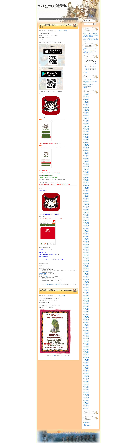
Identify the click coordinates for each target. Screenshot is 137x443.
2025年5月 (86, 118)
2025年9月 (86, 112)
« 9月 (83, 72)
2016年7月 (86, 287)
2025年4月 (86, 120)
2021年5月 (86, 195)
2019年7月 (86, 230)
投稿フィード (87, 422)
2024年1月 (86, 144)
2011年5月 (86, 386)
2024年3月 (86, 141)
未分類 (53, 355)
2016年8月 (86, 286)
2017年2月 (86, 276)
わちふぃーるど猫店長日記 (52, 5)
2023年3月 (86, 160)
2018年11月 (86, 243)
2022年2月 (86, 180)
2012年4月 (86, 368)
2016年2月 (86, 295)
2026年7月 (86, 96)
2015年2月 (86, 314)
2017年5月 (86, 271)
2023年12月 (86, 145)
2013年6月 (86, 346)
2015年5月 (86, 309)
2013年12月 (86, 336)
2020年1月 (86, 220)
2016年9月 (86, 284)
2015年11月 (86, 300)
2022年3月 (86, 179)
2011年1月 (86, 392)
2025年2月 (86, 123)
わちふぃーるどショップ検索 (90, 51)
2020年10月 (86, 206)
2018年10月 (86, 244)
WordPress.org (87, 425)
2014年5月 (86, 329)
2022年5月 (86, 176)
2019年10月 (86, 225)
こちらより (45, 276)
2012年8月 (86, 362)
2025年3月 (86, 121)
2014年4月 (86, 330)
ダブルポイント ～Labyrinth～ (91, 33)
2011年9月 (86, 379)
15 (93, 66)
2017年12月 (86, 260)
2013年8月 (86, 343)
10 (85, 66)
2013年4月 (86, 349)
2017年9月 (86, 265)
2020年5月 (86, 214)
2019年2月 (86, 238)
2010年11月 (86, 395)
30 (95, 69)
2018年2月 (86, 257)
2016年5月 (86, 290)
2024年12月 (86, 126)
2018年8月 (86, 247)
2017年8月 (86, 266)
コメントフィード (88, 424)
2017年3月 (86, 274)
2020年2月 (86, 219)
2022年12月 (86, 164)
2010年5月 (86, 405)
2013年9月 (86, 341)
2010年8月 (86, 400)
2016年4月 (86, 292)
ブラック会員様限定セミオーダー (91, 38)
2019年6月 (86, 231)
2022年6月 (86, 174)
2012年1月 (86, 373)
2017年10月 (86, 263)
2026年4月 (86, 101)
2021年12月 (86, 184)
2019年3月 (86, 236)
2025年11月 (86, 109)
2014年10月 (86, 321)
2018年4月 (86, 254)
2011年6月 (86, 384)
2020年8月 (86, 209)
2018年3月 (86, 255)
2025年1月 (86, 125)
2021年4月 (86, 196)
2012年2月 (86, 372)
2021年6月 (86, 193)
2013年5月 (86, 348)
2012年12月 (86, 356)
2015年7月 (86, 306)
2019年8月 (86, 228)
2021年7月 (86, 192)
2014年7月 (86, 325)
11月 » (86, 72)
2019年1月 (86, 239)
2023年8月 (86, 152)
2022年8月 (86, 171)
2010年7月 (86, 402)
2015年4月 (86, 311)
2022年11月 (86, 166)
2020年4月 (86, 215)
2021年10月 (86, 187)
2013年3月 (86, 351)
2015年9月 (86, 303)
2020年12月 (86, 203)
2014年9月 (86, 322)
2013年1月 (86, 354)
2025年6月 (86, 117)
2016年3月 (86, 293)
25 (86, 69)
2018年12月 (86, 241)
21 (92, 68)
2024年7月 (86, 134)
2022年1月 (86, 182)
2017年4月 (86, 273)
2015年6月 (86, 308)
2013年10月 (86, 340)
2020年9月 (86, 207)
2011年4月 (86, 387)
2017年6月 (86, 270)
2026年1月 (86, 106)
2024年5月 (86, 137)
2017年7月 (86, 268)
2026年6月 (86, 98)
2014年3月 (86, 332)
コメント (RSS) (71, 434)
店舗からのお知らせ (50, 284)
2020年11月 (86, 204)
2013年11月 (86, 338)
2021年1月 (86, 201)
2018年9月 (86, 246)
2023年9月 (86, 150)
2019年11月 (86, 223)
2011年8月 (86, 381)
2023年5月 (86, 157)
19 (88, 68)
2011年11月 (86, 376)
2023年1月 (86, 163)
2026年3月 (86, 102)
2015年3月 (86, 313)
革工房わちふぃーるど (88, 52)
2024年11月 (86, 128)
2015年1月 (86, 316)
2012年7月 (86, 364)
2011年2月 (86, 391)
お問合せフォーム (43, 273)
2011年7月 (86, 383)
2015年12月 (86, 298)
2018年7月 (86, 249)
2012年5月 (86, 367)
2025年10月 (86, 110)
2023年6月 (86, 155)
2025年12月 (86, 107)
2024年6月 (86, 136)
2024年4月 (86, 139)
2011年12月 (86, 375)
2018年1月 (86, 258)
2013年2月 (86, 352)
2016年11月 (86, 281)
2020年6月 (86, 212)
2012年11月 (86, 357)
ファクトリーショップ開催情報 (90, 81)
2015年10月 (86, 301)
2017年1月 (86, 278)
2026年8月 (86, 94)
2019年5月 (86, 233)
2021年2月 (86, 200)
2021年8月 (86, 190)
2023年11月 (86, 147)
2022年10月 (86, 168)
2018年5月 (86, 252)
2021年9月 (86, 188)
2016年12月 (86, 279)
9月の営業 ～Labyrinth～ (89, 31)
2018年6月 (86, 250)
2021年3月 (86, 198)
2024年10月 (86, 129)
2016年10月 (86, 282)
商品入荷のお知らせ (88, 83)
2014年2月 (86, 333)
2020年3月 (86, 217)
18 (86, 68)
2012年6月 (86, 365)
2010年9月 (86, 399)
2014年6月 (86, 327)
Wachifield (76, 433)
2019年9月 (86, 227)
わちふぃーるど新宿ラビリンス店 (60, 30)
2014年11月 (86, 319)
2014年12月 (86, 317)
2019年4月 (86, 235)
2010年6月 (86, 403)
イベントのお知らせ (88, 79)
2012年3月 (86, 370)
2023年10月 (86, 149)
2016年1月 (86, 297)
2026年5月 (86, 99)
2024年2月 (86, 142)
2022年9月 (86, 169)
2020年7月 (86, 211)
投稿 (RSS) (65, 434)
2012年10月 (86, 359)
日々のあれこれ (58, 284)
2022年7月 (86, 172)
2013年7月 (86, 344)
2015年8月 (86, 305)
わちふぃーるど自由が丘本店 (59, 295)
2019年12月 (86, 222)
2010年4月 (86, 407)
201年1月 (86, 408)
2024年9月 (86, 131)
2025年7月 (86, 115)
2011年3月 (86, 389)
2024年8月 (86, 133)
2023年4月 (86, 158)
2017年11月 (86, 262)
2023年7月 (86, 153)
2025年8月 (86, 114)
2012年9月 (86, 360)
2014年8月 (86, 324)
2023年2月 (86, 161)
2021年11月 (86, 185)
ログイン (86, 421)
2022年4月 (86, 177)
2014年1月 (86, 335)
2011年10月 (86, 378)
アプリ (59, 282)
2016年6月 (86, 289)
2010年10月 (86, 397)
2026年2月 (86, 104)
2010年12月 (86, 394)
